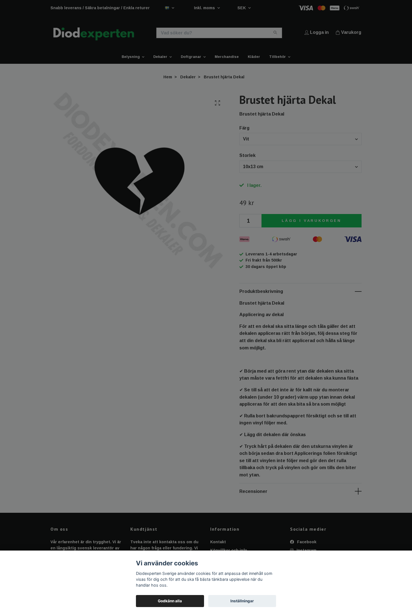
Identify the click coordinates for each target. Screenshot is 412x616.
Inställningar (242, 601)
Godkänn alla (170, 601)
